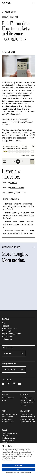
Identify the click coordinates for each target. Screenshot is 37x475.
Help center (7, 339)
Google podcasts (17, 192)
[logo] (6, 3)
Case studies (7, 331)
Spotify (13, 182)
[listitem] (21, 286)
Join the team (7, 336)
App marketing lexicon (11, 334)
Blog (4, 323)
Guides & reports (9, 328)
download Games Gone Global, (19, 130)
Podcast (5, 326)
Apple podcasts (17, 187)
